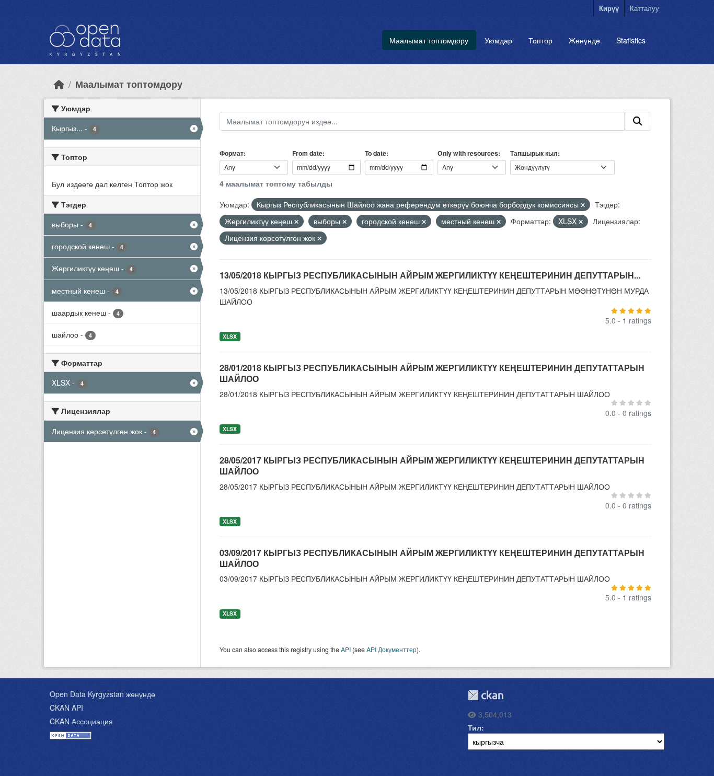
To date (375, 153)
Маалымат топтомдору (428, 40)
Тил (474, 727)
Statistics (631, 40)
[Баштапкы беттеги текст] (59, 83)
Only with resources (467, 153)
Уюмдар (498, 40)
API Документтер (391, 649)
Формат (232, 153)
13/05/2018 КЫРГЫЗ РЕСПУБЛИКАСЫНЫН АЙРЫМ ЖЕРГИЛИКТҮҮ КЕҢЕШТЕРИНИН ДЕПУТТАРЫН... (430, 275)
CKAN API (66, 707)
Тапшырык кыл (534, 153)
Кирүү (609, 8)
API (346, 649)
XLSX (230, 336)
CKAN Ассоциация (81, 721)
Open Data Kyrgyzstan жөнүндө (102, 694)
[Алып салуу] (583, 205)
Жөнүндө (584, 40)
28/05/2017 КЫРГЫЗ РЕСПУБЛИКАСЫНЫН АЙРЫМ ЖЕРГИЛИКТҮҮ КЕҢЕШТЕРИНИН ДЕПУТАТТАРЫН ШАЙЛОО (432, 465)
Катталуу (644, 8)
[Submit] (637, 121)
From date (307, 153)
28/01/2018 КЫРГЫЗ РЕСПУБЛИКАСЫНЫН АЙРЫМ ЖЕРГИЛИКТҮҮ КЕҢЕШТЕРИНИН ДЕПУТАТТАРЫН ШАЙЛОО (432, 373)
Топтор (540, 40)
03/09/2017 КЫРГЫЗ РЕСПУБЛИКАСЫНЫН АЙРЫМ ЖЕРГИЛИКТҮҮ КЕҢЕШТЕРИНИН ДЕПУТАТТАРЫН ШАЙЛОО (432, 558)
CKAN (485, 695)
